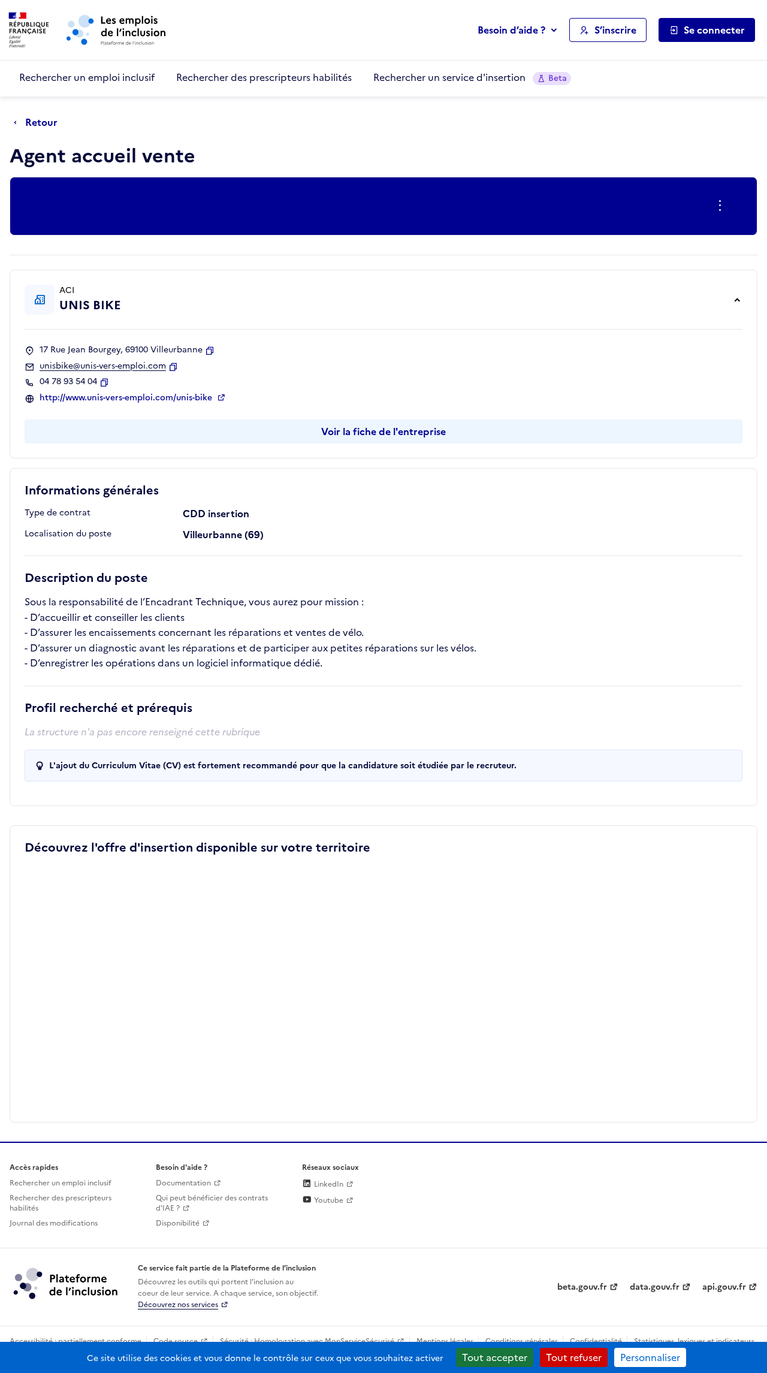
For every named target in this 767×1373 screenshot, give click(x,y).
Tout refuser (574, 1357)
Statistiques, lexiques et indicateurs (694, 1341)
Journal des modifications (54, 1223)
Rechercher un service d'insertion (470, 77)
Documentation (183, 1183)
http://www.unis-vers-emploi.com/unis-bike (127, 398)
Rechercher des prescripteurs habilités (264, 77)
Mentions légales (444, 1341)
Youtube (327, 1200)
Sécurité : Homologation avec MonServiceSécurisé (307, 1341)
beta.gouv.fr (582, 1287)
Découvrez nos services (178, 1304)
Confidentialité (596, 1341)
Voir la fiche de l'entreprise (383, 431)
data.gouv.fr (655, 1287)
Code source (175, 1341)
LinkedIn (327, 1184)
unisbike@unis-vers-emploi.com (103, 366)
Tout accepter (494, 1357)
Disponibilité (178, 1223)
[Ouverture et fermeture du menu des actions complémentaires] (722, 206)
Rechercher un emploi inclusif (87, 77)
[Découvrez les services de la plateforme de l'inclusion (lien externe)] (66, 1283)
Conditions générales (521, 1341)
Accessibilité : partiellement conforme (75, 1341)
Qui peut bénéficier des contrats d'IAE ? (212, 1203)
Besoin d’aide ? (511, 30)
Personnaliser (650, 1357)
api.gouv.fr (724, 1287)
